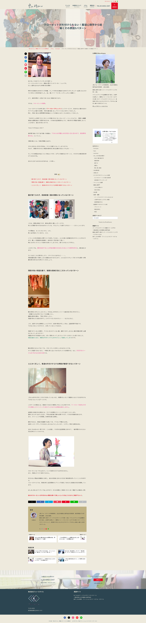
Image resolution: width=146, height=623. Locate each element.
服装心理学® (97, 185)
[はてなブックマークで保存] (25, 61)
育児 (95, 211)
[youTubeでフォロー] (46, 529)
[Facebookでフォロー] (42, 529)
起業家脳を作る (98, 202)
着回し (96, 165)
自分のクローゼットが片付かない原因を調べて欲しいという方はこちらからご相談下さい (54, 495)
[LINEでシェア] (25, 72)
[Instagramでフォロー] (113, 1)
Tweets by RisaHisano (105, 222)
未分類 (95, 192)
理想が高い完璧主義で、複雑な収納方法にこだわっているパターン (51, 182)
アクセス (108, 1)
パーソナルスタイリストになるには (103, 197)
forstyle (96, 148)
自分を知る (97, 190)
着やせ (96, 163)
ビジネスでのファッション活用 (102, 175)
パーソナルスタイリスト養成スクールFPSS (104, 228)
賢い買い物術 (97, 168)
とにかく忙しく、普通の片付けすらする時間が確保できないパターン (52, 185)
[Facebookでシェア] (25, 57)
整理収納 (96, 160)
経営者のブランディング (100, 180)
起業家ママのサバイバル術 (100, 204)
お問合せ (98, 580)
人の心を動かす (98, 187)
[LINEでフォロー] (117, 1)
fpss (95, 151)
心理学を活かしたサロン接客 (102, 199)
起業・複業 (96, 194)
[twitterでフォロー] (40, 529)
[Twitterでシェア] (25, 54)
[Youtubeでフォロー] (115, 1)
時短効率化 (97, 209)
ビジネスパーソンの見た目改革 (102, 177)
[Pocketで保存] (25, 64)
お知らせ (96, 173)
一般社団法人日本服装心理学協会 (101, 230)
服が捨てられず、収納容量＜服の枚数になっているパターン (49, 179)
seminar (96, 153)
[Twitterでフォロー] (111, 1)
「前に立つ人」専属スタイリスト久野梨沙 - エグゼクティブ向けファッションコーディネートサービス (74, 621)
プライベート (97, 207)
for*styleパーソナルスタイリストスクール (85, 595)
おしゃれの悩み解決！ (99, 155)
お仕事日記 (96, 170)
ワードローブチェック (53, 109)
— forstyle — (73, 21)
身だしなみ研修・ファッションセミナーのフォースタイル (89, 599)
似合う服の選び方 (99, 158)
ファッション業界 (98, 182)
